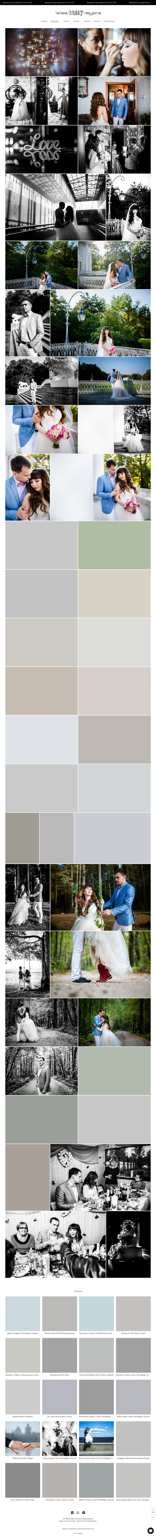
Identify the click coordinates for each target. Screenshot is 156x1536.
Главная (44, 21)
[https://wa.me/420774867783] (78, 1513)
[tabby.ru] (78, 13)
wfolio (80, 1533)
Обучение (87, 21)
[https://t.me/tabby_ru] (83, 1513)
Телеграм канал (109, 21)
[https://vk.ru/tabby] (72, 1513)
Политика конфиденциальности (81, 1528)
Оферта (65, 1528)
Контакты (97, 21)
